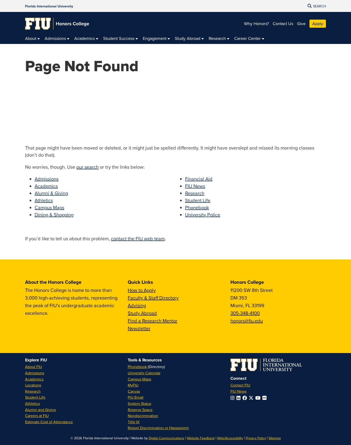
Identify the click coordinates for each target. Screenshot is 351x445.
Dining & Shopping (54, 214)
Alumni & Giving (51, 193)
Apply (317, 24)
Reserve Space (140, 409)
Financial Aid (199, 178)
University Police (202, 214)
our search (87, 166)
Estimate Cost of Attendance (49, 421)
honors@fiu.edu (246, 320)
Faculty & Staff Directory (153, 297)
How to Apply (142, 290)
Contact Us (283, 24)
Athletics (44, 200)
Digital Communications (166, 437)
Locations (33, 385)
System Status (139, 403)
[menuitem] (32, 38)
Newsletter (139, 328)
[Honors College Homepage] (57, 24)
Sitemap (275, 437)
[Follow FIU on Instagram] (233, 398)
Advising (137, 305)
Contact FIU (240, 385)
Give (301, 24)
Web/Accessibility (230, 437)
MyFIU (133, 385)
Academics (46, 185)
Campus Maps (49, 207)
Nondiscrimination (143, 415)
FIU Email (136, 397)
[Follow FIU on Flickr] (265, 398)
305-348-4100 (245, 313)
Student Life (197, 200)
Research (194, 193)
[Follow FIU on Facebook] (245, 398)
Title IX (133, 421)
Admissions (46, 178)
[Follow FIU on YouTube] (258, 398)
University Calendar (144, 372)
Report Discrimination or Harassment (158, 427)
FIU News (195, 185)
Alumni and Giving (40, 409)
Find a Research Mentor (152, 320)
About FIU (33, 366)
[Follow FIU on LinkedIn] (239, 398)
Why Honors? (256, 24)
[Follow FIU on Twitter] (252, 398)
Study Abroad (142, 313)
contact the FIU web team (138, 238)
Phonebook (197, 207)
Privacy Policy (256, 437)
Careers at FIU (37, 415)
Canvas (134, 391)
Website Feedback (201, 437)
